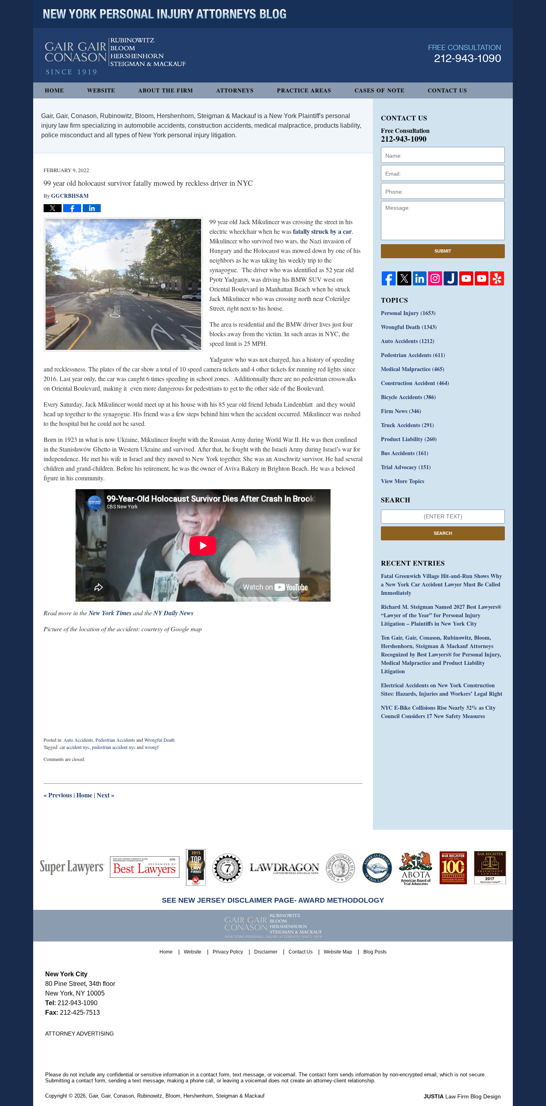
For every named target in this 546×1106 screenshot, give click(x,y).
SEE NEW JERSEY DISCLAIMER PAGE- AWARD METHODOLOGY (273, 900)
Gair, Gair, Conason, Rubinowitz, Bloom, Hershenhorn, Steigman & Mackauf (177, 1096)
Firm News (401, 411)
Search (443, 533)
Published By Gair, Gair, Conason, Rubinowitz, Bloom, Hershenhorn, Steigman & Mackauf (464, 53)
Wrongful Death (159, 740)
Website (101, 90)
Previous (58, 794)
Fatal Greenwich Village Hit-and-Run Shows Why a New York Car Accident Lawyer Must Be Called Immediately (441, 584)
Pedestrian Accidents (115, 740)
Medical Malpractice (412, 369)
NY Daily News (173, 612)
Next (105, 794)
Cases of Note (380, 90)
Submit (442, 251)
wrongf (152, 747)
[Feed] (435, 278)
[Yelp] (497, 278)
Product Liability (409, 439)
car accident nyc (75, 747)
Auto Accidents (78, 740)
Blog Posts (375, 952)
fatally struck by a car (322, 231)
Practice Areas (304, 90)
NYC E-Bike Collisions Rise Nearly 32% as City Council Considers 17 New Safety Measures (438, 711)
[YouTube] (466, 278)
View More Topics (402, 481)
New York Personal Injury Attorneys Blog (115, 56)
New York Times (110, 612)
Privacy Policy (228, 952)
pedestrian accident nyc (114, 747)
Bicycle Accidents (408, 397)
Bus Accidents (404, 453)
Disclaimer (265, 952)
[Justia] (450, 278)
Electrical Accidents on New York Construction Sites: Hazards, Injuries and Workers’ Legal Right (441, 689)
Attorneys (235, 90)
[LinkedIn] (420, 278)
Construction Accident (415, 383)
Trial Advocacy (406, 467)
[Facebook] (389, 278)
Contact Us (447, 90)
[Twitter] (404, 278)
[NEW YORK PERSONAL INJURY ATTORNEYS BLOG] (164, 14)
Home (54, 90)
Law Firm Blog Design (462, 1096)
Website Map (338, 952)
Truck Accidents (407, 425)
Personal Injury (408, 313)
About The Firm (165, 90)
